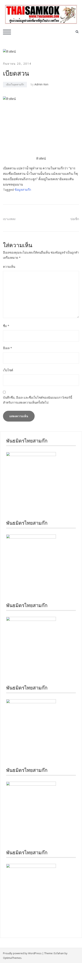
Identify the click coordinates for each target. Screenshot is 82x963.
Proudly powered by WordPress (22, 953)
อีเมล (7, 348)
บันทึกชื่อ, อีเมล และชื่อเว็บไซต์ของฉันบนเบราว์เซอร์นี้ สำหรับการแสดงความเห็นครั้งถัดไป (37, 400)
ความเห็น (9, 267)
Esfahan (59, 953)
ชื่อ (6, 326)
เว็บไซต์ (8, 370)
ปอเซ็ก (74, 219)
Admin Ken (41, 84)
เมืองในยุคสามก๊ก (15, 84)
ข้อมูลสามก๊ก (23, 190)
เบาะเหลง (9, 219)
